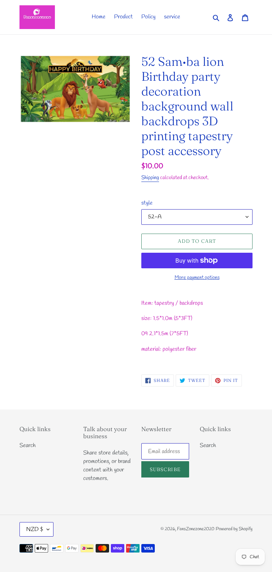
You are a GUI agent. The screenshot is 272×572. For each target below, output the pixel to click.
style (147, 203)
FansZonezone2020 (195, 529)
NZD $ (34, 529)
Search (27, 445)
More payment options (197, 277)
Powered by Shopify (234, 529)
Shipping (150, 177)
